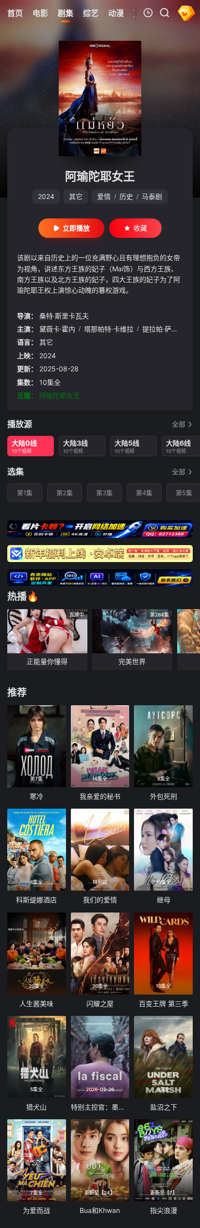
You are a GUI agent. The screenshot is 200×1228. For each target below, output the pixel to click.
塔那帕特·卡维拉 (108, 329)
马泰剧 (152, 196)
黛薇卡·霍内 (57, 329)
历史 (126, 196)
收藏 (140, 228)
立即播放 (76, 228)
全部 (178, 424)
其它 (76, 196)
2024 (46, 196)
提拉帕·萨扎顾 (163, 329)
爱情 (104, 196)
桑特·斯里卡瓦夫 (64, 316)
